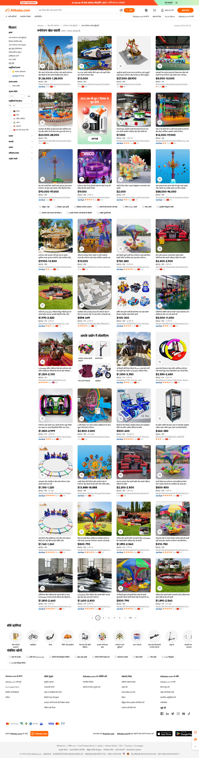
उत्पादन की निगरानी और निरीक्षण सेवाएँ (56, 702)
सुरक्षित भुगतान (49, 682)
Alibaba (40, 25)
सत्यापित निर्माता (88, 682)
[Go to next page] (135, 617)
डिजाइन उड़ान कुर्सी (63, 207)
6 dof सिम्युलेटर (169, 657)
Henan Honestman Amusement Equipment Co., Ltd (95, 437)
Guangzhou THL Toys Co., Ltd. (129, 380)
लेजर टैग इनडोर (16, 657)
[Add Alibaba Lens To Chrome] (39, 733)
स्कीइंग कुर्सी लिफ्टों (105, 213)
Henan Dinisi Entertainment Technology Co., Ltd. (134, 141)
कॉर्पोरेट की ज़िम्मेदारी (12, 692)
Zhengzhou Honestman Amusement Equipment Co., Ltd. (173, 267)
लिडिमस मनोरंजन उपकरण (84, 207)
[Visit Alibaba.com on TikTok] (189, 713)
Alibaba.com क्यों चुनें (13, 682)
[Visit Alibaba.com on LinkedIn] (167, 713)
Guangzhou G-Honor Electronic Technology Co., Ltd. (173, 380)
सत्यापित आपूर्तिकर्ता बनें (168, 697)
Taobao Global (111, 746)
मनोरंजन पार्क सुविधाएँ (70, 25)
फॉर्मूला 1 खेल (46, 207)
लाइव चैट (125, 687)
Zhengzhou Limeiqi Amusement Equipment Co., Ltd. (95, 197)
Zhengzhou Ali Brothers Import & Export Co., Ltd (95, 267)
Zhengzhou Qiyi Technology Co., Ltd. (53, 323)
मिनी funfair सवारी (131, 207)
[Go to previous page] (92, 617)
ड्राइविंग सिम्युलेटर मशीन (166, 207)
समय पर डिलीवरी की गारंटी (53, 692)
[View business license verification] (124, 754)
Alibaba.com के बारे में (13, 676)
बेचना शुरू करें (164, 687)
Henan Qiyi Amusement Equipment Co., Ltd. (134, 267)
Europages (138, 746)
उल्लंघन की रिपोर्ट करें (129, 707)
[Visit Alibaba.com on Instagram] (178, 713)
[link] (195, 732)
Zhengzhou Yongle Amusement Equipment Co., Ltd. (55, 197)
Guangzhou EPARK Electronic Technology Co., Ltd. (134, 323)
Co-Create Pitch (12, 687)
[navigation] (20, 322)
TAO (120, 746)
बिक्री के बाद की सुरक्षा (51, 697)
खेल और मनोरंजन (53, 25)
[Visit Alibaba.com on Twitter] (172, 713)
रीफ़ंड (123, 697)
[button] (121, 10)
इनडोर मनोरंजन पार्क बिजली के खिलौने (81, 213)
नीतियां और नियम (49, 707)
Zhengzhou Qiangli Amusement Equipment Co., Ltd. (173, 84)
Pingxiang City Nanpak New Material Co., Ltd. (95, 323)
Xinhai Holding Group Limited (129, 84)
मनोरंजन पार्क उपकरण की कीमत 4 (52, 213)
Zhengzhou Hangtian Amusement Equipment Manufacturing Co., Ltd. (55, 141)
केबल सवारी (139, 657)
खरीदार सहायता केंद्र (129, 682)
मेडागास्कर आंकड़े (123, 657)
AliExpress (61, 746)
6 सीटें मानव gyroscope (36, 657)
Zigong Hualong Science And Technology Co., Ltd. (134, 197)
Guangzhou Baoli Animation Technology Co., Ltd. (55, 437)
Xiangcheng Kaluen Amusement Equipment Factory (55, 493)
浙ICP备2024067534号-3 (168, 754)
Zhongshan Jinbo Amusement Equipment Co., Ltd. (95, 84)
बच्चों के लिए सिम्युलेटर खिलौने (60, 657)
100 (130, 618)
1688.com (72, 746)
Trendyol (128, 746)
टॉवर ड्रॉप (153, 657)
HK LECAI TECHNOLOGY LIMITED (170, 437)
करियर (7, 697)
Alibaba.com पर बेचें (167, 682)
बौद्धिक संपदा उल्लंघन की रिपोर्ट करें (133, 702)
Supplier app (108, 734)
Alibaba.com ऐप (123, 734)
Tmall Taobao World (86, 746)
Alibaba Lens (16, 734)
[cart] (155, 11)
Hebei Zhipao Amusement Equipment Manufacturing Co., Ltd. (55, 84)
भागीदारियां (163, 702)
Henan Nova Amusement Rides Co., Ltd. (172, 141)
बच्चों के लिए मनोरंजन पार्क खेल (108, 207)
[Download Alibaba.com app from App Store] (164, 733)
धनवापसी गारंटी (49, 687)
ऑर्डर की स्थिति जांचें (167, 692)
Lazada (99, 746)
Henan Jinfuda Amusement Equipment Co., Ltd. (55, 267)
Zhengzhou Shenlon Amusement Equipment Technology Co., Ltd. (173, 197)
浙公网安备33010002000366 (143, 754)
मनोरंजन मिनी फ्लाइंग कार (102, 657)
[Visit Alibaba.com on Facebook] (162, 713)
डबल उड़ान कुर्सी (82, 657)
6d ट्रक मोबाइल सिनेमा (18, 663)
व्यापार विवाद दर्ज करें (128, 692)
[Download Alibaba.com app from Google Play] (184, 733)
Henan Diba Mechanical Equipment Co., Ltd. (173, 323)
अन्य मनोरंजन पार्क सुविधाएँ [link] (90, 25)
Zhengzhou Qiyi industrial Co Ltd (52, 380)
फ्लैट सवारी (148, 207)
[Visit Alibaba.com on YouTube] (183, 713)
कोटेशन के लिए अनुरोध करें (91, 687)
